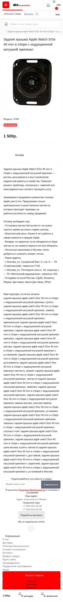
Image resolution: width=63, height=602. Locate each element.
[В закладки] (26, 595)
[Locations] (39, 5)
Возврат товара (11, 556)
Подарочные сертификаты (17, 566)
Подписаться (51, 484)
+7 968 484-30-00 (32, 506)
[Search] (6, 24)
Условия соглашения (14, 549)
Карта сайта (9, 559)
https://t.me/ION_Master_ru (31, 528)
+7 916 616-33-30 (32, 509)
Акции (6, 569)
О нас (6, 539)
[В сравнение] (49, 595)
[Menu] (6, 5)
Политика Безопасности (32, 490)
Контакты (8, 552)
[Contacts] (48, 5)
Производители (11, 562)
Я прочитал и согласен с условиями (32, 491)
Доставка (7, 542)
